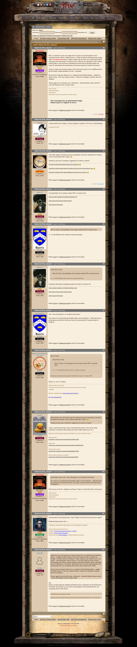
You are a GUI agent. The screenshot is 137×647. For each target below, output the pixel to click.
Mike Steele (40, 154)
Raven (39, 517)
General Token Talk (63, 38)
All (33, 27)
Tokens (72, 18)
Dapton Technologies (84, 645)
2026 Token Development (78, 38)
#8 (103, 350)
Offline (39, 136)
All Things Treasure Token (48, 38)
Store (33, 18)
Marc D (39, 192)
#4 (103, 189)
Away (39, 68)
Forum (38, 18)
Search (49, 27)
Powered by (64, 625)
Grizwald (40, 553)
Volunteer (85, 18)
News (97, 18)
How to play (52, 18)
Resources (78, 18)
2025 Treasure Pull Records (56, 204)
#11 (103, 513)
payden (39, 123)
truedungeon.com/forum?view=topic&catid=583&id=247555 (64, 451)
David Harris (39, 227)
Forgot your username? (54, 35)
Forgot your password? (39, 35)
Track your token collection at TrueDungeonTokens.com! (63, 197)
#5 (103, 224)
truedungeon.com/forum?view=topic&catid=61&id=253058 (63, 457)
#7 (103, 310)
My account (88, 8)
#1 (103, 47)
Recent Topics (40, 27)
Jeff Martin (39, 51)
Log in (55, 110)
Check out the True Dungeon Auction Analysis (60, 200)
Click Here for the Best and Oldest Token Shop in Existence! (64, 164)
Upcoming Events (63, 18)
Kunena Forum (72, 625)
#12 (103, 549)
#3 (103, 150)
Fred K (39, 415)
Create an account (67, 35)
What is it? (45, 18)
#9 (103, 411)
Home (27, 18)
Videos (92, 18)
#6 (103, 263)
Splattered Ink (75, 645)
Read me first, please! (95, 38)
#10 (103, 471)
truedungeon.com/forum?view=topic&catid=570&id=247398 (64, 439)
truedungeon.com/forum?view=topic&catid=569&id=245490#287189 (66, 445)
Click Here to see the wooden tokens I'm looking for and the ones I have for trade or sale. (71, 168)
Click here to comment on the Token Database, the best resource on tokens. (68, 172)
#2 (103, 119)
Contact (102, 18)
